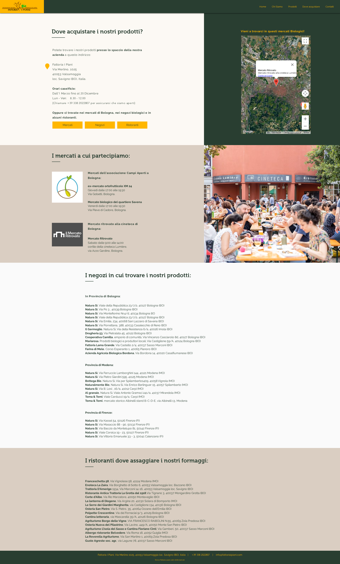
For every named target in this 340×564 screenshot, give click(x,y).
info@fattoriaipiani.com (229, 554)
